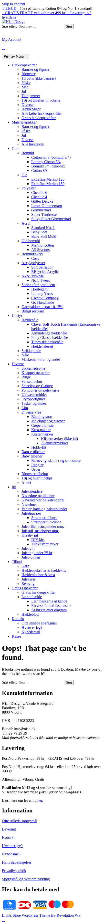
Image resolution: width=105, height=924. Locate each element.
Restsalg (27, 583)
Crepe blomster (43, 425)
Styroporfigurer (33, 399)
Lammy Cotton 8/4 (46, 162)
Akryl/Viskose (32, 276)
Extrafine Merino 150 (47, 184)
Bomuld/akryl (32, 254)
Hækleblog (30, 614)
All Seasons (40, 250)
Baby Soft (39, 232)
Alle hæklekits (32, 144)
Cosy (35, 258)
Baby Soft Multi (43, 236)
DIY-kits (37, 540)
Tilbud (17, 562)
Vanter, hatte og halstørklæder (44, 509)
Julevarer (28, 579)
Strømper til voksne (46, 522)
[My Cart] (3, 48)
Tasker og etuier (33, 403)
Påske (26, 83)
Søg (69, 26)
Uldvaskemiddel (34, 395)
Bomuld (27, 153)
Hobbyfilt (38, 447)
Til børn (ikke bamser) (38, 78)
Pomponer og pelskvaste (40, 390)
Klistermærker (42, 434)
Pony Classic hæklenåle (49, 337)
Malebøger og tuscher (48, 421)
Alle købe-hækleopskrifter (41, 113)
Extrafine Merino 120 (47, 179)
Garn (16, 148)
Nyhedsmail (30, 632)
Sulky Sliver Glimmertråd (51, 219)
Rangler (37, 465)
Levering (9, 829)
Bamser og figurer (35, 69)
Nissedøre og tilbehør (37, 496)
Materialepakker (24, 122)
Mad (25, 87)
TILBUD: (10, 8)
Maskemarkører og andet (40, 359)
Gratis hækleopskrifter (38, 118)
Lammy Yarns (42, 293)
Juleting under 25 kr (36, 553)
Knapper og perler (35, 373)
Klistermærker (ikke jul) (59, 438)
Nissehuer (29, 504)
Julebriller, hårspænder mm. (42, 526)
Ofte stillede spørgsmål (39, 623)
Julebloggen (30, 557)
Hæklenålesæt (42, 346)
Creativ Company (45, 298)
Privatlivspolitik (14, 871)
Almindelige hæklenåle (49, 333)
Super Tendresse (44, 214)
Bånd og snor (41, 417)
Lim (24, 408)
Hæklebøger (31, 109)
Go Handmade (42, 302)
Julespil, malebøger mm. (40, 531)
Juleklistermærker (54, 443)
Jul (23, 91)
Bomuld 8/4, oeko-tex (48, 166)
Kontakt (18, 619)
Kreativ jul (29, 535)
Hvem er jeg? (31, 627)
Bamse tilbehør (33, 452)
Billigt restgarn (32, 311)
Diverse (27, 105)
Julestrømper (31, 513)
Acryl (25, 223)
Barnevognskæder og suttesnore (56, 460)
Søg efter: (9, 26)
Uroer (35, 469)
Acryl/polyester (33, 263)
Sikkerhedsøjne (33, 368)
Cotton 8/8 (39, 170)
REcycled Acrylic (45, 272)
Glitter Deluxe (42, 201)
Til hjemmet (30, 96)
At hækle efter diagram (49, 610)
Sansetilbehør (31, 381)
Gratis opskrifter (25, 588)
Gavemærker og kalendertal (42, 500)
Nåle (25, 355)
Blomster (28, 74)
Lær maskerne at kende (49, 601)
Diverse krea (31, 412)
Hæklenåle (29, 320)
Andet (26, 482)
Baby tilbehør (31, 456)
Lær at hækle (31, 597)
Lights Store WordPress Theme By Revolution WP (41, 915)
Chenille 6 (39, 192)
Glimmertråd (41, 210)
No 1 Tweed (41, 280)
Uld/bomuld (30, 241)
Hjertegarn (39, 289)
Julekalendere (31, 491)
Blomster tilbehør (34, 474)
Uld (24, 175)
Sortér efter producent (38, 285)
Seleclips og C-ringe (37, 386)
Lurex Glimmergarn (46, 206)
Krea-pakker (41, 430)
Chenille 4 (39, 197)
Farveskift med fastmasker (51, 605)
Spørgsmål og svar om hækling (26, 879)
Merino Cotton (42, 245)
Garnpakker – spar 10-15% (42, 307)
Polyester (28, 188)
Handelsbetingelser (16, 862)
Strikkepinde (31, 351)
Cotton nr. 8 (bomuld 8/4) (51, 157)
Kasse (16, 636)
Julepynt (27, 548)
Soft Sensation (42, 267)
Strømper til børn (44, 518)
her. (39, 800)
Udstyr (17, 315)
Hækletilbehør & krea (38, 575)
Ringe (26, 377)
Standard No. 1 (43, 228)
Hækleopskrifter (24, 65)
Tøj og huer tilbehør (36, 478)
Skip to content (13, 4)
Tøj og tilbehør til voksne (40, 100)
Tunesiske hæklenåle (47, 342)
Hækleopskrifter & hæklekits (43, 570)
